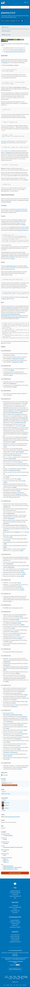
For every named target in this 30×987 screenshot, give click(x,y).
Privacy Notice (14, 940)
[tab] (15, 27)
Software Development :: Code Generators (12, 867)
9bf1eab (15, 387)
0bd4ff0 (22, 576)
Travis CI (18, 223)
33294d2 (5, 482)
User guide (14, 894)
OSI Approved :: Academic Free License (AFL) (13, 847)
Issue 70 (10, 641)
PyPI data (3, 780)
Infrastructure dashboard (14, 907)
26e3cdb (23, 425)
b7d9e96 (19, 479)
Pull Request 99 (10, 518)
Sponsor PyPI (15, 925)
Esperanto (18, 978)
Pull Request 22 (6, 752)
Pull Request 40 (18, 735)
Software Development (8, 866)
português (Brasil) (24, 976)
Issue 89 (5, 412)
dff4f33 (4, 670)
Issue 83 (10, 601)
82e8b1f (25, 730)
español (10, 976)
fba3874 (22, 590)
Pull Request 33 (9, 721)
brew (25, 341)
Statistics (15, 909)
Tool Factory (14, 623)
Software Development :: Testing (10, 869)
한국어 (22, 978)
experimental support (11, 266)
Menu (25, 2)
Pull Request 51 (14, 706)
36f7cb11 (5, 755)
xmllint (10, 411)
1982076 (18, 470)
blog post (20, 230)
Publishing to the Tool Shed (21, 211)
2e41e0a (19, 586)
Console (5, 839)
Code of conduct (14, 938)
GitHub (20, 220)
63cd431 (10, 458)
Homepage (5, 775)
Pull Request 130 (23, 411)
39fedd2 (5, 547)
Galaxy (27, 43)
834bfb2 (18, 673)
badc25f (18, 635)
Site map (15, 962)
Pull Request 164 (15, 358)
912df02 (12, 412)
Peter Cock (25, 230)
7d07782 (20, 769)
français (14, 976)
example (13, 258)
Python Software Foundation (18, 959)
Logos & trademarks (15, 911)
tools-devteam (5, 255)
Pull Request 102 (11, 513)
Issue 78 (19, 582)
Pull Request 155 (15, 362)
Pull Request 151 (13, 383)
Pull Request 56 (21, 691)
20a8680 (19, 749)
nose (24, 480)
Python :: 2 (5, 859)
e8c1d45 (17, 619)
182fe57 (11, 537)
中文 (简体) (20, 977)
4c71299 (8, 540)
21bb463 (26, 694)
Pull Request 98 (9, 563)
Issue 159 (22, 358)
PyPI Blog (14, 905)
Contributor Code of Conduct (12, 525)
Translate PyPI (14, 923)
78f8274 (21, 616)
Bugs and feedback (15, 920)
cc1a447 (5, 447)
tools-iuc (12, 255)
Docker (24, 87)
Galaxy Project (7, 793)
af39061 (8, 742)
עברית (14, 978)
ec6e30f (22, 570)
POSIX (4, 855)
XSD (26, 403)
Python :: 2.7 (6, 862)
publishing (18, 494)
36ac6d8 (20, 412)
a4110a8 (14, 703)
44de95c (7, 728)
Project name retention (14, 896)
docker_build (25, 297)
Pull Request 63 (6, 665)
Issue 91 (8, 412)
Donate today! (15, 955)
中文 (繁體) (26, 977)
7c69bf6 (5, 544)
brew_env (3, 343)
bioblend (17, 532)
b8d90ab (23, 625)
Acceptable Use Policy (14, 942)
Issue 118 (18, 451)
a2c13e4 (18, 745)
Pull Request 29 (18, 738)
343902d (15, 455)
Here (9, 175)
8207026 (24, 574)
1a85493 (7, 477)
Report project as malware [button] (15, 873)
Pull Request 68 (6, 661)
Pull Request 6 (24, 716)
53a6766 (16, 631)
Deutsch (15, 977)
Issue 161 (13, 355)
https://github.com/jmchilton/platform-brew (15, 317)
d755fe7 (21, 550)
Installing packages (14, 891)
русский (10, 978)
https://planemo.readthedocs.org (18, 50)
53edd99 (13, 442)
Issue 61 (26, 668)
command (23, 103)
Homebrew (5, 62)
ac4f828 (7, 681)
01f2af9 (14, 458)
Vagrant (3, 89)
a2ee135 (11, 375)
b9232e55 (10, 755)
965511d (20, 462)
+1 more (4, 810)
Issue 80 (21, 588)
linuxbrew (16, 65)
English (4, 851)
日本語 (18, 976)
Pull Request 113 (22, 525)
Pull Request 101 (7, 507)
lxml (10, 409)
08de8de (15, 487)
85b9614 (20, 638)
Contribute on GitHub (14, 922)
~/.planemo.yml (9, 152)
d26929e (16, 412)
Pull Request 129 (12, 470)
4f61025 (18, 490)
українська (7, 977)
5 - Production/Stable (8, 835)
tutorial (16, 616)
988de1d (22, 451)
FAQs (15, 898)
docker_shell (6, 298)
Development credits (14, 927)
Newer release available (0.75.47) (9, 785)
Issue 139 (19, 455)
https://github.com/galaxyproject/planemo (15, 51)
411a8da (13, 628)
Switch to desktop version (15, 969)
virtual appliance (17, 87)
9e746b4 (19, 623)
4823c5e (23, 572)
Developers (5, 843)
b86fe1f (21, 362)
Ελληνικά (11, 977)
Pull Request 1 (20, 725)
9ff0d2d (12, 370)
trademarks (7, 959)
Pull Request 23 (14, 752)
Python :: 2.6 (6, 860)
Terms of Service (14, 935)
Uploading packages (14, 892)
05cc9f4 (20, 732)
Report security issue (15, 936)
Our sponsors (15, 912)
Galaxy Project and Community (11, 816)
